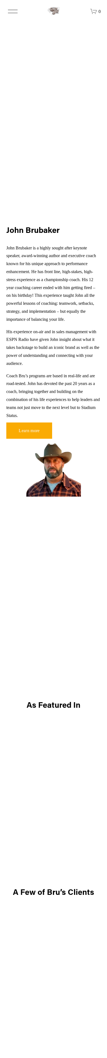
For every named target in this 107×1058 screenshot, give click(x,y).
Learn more (29, 430)
